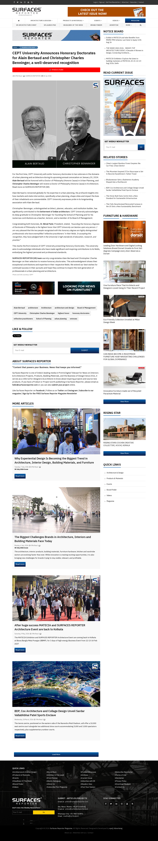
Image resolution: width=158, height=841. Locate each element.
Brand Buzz (52, 772)
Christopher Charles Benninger (42, 313)
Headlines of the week (28, 47)
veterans (73, 318)
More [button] (128, 25)
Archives (85, 775)
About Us (51, 784)
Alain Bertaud (19, 307)
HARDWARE (130, 216)
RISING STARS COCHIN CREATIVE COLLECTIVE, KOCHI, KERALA (118, 444)
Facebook (40, 390)
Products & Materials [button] (72, 20)
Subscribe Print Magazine (57, 787)
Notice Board (113, 32)
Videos (115, 20)
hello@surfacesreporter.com (25, 385)
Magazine (135, 20)
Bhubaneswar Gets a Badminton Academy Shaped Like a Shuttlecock (122, 181)
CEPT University (20, 313)
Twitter (61, 390)
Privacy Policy (121, 781)
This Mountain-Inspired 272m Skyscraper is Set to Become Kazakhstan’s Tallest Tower (124, 173)
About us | (68, 832)
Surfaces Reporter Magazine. (61, 828)
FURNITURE (111, 216)
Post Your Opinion (88, 787)
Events (109, 484)
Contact (141, 2)
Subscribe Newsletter (124, 772)
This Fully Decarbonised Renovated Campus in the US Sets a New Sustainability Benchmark (124, 205)
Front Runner (53, 778)
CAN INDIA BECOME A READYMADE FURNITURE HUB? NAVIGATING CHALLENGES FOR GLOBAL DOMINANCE (123, 357)
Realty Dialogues (54, 781)
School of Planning (43, 318)
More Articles (23, 404)
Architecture (46, 307)
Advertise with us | (80, 832)
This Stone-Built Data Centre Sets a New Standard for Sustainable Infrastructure (122, 197)
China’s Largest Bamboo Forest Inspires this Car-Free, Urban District (123, 164)
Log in (95, 2)
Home (15, 47)
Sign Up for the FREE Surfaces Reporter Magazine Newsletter (49, 393)
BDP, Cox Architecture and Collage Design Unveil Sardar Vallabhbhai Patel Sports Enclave (50, 713)
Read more (20, 476)
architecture (33, 307)
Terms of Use (121, 775)
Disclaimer (120, 778)
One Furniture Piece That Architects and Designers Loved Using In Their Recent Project (124, 287)
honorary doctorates (81, 313)
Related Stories (115, 158)
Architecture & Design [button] (41, 20)
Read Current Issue (118, 73)
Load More (56, 754)
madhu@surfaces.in (71, 816)
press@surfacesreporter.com (76, 801)
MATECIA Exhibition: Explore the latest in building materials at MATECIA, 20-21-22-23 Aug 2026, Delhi (123, 61)
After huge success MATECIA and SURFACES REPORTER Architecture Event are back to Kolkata (50, 627)
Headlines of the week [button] (73, 25)
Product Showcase (89, 772)
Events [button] (97, 20)
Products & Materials (115, 478)
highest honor (63, 313)
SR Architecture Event (26, 25)
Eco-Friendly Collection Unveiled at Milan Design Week (121, 321)
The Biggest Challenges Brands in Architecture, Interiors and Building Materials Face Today (53, 539)
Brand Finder (96, 25)
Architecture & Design (115, 472)
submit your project (60, 385)
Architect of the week (56, 775)
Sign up (101, 2)
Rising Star (111, 413)
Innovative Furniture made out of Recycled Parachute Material (122, 392)
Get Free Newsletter (113, 2)
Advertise (125, 2)
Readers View (87, 784)
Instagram (73, 390)
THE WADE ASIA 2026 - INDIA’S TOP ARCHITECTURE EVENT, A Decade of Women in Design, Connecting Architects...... (124, 50)
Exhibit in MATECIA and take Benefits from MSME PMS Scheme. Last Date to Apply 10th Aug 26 (123, 40)
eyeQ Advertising (115, 828)
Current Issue (87, 778)
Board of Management (86, 307)
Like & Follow (22, 329)
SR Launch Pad (50, 25)
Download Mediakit (123, 784)
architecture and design (64, 307)
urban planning (61, 318)
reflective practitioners (23, 318)
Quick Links (112, 465)
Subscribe (133, 2)
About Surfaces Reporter (31, 362)
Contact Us (120, 787)
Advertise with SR (88, 781)
